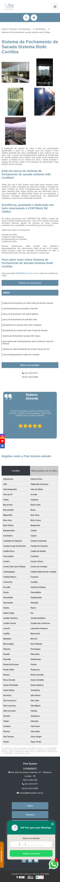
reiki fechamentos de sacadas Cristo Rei (20, 308)
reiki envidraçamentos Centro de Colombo (21, 355)
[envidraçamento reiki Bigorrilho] (15, 102)
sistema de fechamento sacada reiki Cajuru (21, 336)
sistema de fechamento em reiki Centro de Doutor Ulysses (28, 303)
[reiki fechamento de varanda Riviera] (15, 131)
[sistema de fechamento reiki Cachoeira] (45, 102)
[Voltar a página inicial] (9, 6)
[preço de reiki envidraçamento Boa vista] (45, 72)
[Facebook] (30, 860)
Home (30, 806)
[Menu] (55, 6)
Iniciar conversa (31, 853)
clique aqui (33, 273)
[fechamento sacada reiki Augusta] (15, 72)
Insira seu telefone (31, 838)
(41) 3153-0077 (19, 273)
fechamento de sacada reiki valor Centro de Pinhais (25, 330)
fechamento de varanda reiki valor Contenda (22, 325)
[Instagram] (24, 860)
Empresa (30, 814)
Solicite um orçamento (30, 283)
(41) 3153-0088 (31, 377)
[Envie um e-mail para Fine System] (34, 17)
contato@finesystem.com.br (31, 793)
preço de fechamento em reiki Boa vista (20, 319)
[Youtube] (36, 860)
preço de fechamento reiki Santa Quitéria (20, 314)
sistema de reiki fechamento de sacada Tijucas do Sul (26, 349)
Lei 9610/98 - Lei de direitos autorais (16, 753)
